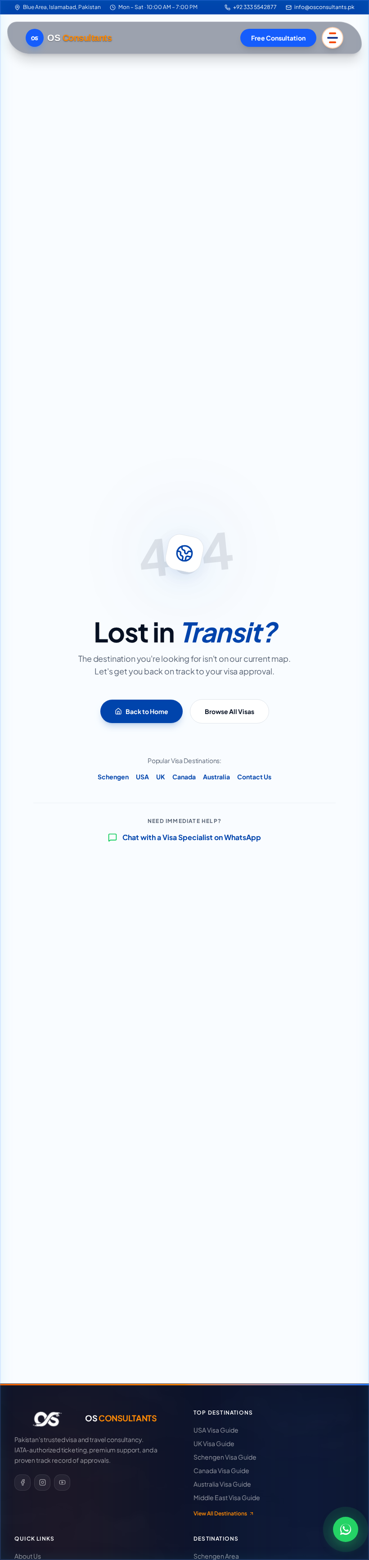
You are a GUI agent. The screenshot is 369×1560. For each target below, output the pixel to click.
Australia (216, 777)
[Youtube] (62, 1482)
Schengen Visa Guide (225, 1457)
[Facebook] (22, 1482)
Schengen (113, 777)
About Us (27, 1556)
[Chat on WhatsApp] (345, 1529)
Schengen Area (216, 1556)
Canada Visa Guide (221, 1470)
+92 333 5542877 (255, 7)
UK (160, 777)
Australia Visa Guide (222, 1484)
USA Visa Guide (216, 1430)
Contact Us (254, 777)
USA (142, 777)
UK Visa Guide (214, 1443)
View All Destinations (220, 1513)
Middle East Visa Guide (227, 1497)
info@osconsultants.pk (324, 7)
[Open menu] (332, 38)
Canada (184, 777)
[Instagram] (42, 1482)
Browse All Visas (229, 711)
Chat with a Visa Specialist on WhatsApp (191, 837)
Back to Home (147, 711)
